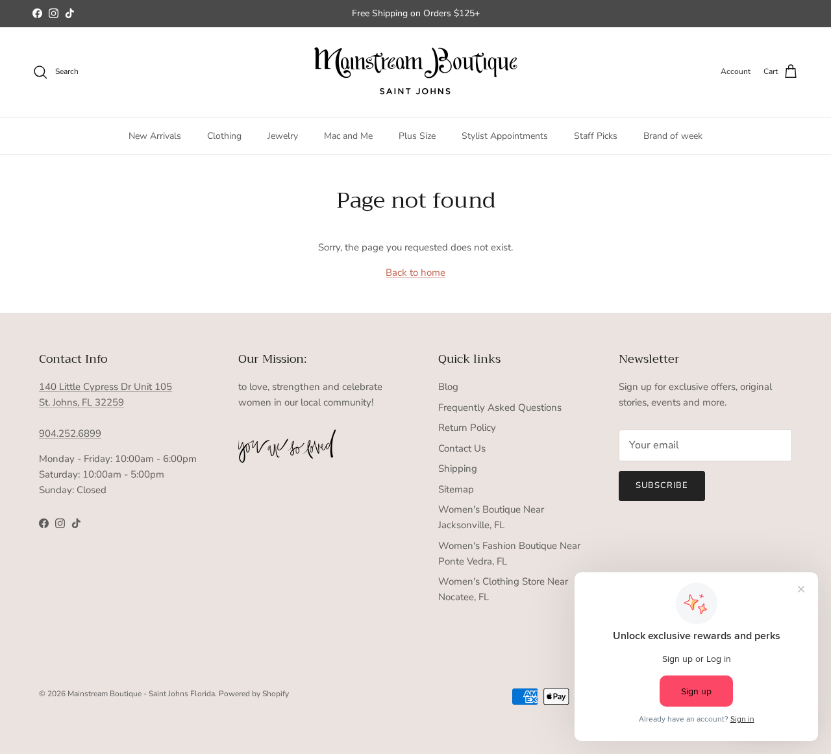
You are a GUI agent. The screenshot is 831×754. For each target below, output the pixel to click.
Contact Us (462, 448)
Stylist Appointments (505, 136)
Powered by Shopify (254, 693)
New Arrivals (155, 136)
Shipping (457, 468)
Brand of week (672, 136)
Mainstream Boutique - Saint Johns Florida (141, 693)
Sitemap (456, 489)
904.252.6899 (70, 433)
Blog (448, 386)
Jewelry (282, 136)
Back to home (415, 272)
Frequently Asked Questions (500, 407)
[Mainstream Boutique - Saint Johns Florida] (416, 72)
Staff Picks (595, 136)
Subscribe (662, 485)
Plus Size (417, 136)
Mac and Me (348, 136)
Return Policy (467, 427)
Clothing (224, 136)
